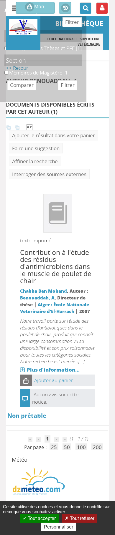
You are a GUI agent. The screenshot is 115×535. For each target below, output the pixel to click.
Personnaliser (58, 526)
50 (67, 447)
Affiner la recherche (35, 161)
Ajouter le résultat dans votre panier (53, 135)
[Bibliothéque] (23, 27)
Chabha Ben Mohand (43, 291)
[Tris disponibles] (29, 126)
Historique (65, 8)
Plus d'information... (53, 369)
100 (81, 447)
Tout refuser (81, 518)
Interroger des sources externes (49, 174)
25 (54, 447)
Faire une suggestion (36, 148)
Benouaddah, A (37, 298)
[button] (26, 380)
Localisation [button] (22, 36)
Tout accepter (41, 518)
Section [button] (16, 60)
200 (97, 447)
